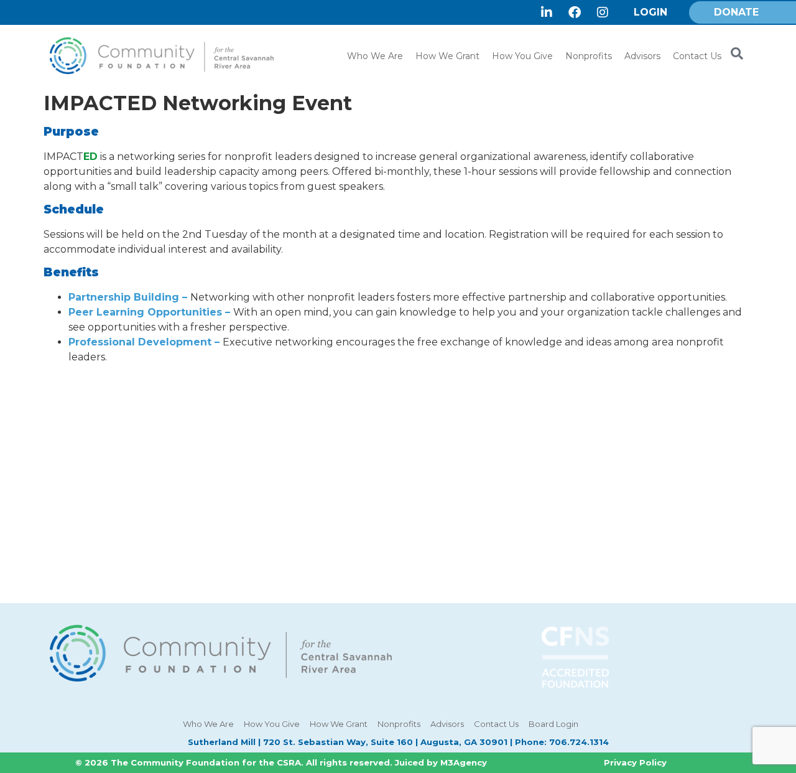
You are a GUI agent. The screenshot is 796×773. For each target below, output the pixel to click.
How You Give (522, 56)
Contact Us (697, 56)
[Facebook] (574, 12)
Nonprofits (588, 56)
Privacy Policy (635, 762)
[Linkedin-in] (546, 12)
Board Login (553, 724)
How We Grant (447, 56)
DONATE (736, 12)
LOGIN (650, 12)
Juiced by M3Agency (441, 762)
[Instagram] (602, 12)
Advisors (642, 56)
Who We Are (375, 56)
